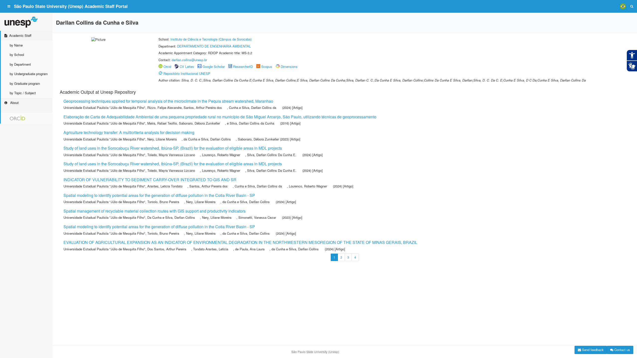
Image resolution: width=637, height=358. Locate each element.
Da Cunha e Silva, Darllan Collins (171, 217)
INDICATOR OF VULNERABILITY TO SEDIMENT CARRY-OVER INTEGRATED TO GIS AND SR (149, 179)
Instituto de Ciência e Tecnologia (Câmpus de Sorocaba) (211, 39)
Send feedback (592, 349)
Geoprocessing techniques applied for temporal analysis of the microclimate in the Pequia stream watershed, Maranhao (168, 101)
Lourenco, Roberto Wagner (308, 186)
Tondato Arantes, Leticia (210, 249)
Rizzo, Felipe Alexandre (164, 107)
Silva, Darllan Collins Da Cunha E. (271, 154)
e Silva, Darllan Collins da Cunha (250, 123)
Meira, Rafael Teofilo (162, 123)
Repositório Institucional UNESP (186, 73)
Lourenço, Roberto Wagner (221, 154)
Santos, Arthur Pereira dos (203, 107)
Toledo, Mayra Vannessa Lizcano (171, 154)
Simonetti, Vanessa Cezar (257, 217)
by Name (16, 45)
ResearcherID (243, 66)
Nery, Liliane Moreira (162, 139)
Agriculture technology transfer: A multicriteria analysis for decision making (128, 132)
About (14, 102)
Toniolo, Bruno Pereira (163, 201)
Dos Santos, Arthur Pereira (166, 249)
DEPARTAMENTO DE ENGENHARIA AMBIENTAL (214, 46)
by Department (20, 64)
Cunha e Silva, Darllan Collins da (252, 107)
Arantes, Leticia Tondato (164, 186)
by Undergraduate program (29, 73)
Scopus (266, 66)
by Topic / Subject (23, 92)
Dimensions (289, 66)
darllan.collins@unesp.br (189, 59)
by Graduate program (25, 83)
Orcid (167, 66)
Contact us (621, 349)
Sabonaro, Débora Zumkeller (199, 123)
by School (17, 54)
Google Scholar (214, 66)
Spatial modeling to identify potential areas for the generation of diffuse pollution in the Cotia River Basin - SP (159, 195)
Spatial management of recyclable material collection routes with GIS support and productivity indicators (154, 211)
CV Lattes (187, 66)
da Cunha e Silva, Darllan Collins (207, 139)
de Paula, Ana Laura (250, 249)
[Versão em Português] (623, 6)
